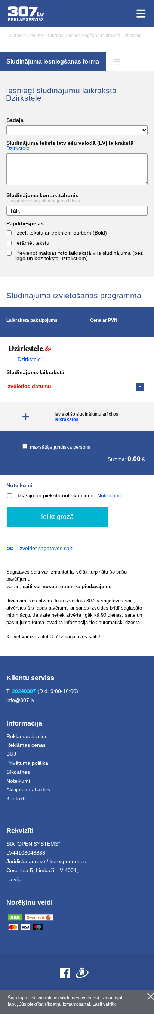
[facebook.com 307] (65, 972)
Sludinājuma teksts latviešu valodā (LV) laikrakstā (69, 145)
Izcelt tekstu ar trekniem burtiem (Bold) (61, 233)
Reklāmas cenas (26, 745)
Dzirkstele (18, 148)
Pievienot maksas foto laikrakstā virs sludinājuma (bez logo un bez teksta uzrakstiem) (79, 255)
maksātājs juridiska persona (59, 447)
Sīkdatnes (18, 772)
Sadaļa (15, 120)
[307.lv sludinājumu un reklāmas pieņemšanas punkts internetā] (25, 13)
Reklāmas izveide (27, 736)
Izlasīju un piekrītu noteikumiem (55, 495)
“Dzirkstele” (29, 359)
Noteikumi (19, 485)
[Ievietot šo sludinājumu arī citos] (25, 417)
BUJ (11, 754)
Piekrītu (150, 996)
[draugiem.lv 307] (82, 972)
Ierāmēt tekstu (32, 243)
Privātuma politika (27, 763)
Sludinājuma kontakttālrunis (43, 198)
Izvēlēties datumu (28, 386)
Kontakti (15, 798)
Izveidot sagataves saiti (45, 548)
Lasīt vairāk (104, 1004)
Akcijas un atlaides (28, 789)
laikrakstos (66, 419)
